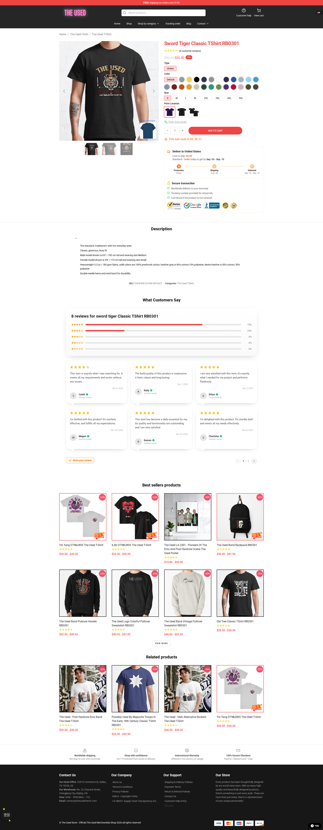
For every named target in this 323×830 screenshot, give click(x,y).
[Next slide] (153, 91)
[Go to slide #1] (91, 149)
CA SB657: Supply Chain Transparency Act (134, 801)
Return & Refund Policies (177, 791)
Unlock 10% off (7, 815)
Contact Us (170, 796)
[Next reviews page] (254, 461)
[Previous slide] (64, 91)
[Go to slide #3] (126, 149)
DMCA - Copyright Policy (125, 796)
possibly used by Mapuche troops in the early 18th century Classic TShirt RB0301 (134, 721)
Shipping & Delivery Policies (179, 782)
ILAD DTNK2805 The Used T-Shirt (131, 545)
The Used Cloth (79, 34)
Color (167, 73)
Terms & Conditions (122, 786)
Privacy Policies (120, 791)
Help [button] (317, 826)
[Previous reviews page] (238, 461)
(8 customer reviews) (190, 51)
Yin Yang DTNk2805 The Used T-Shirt (81, 545)
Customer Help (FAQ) (176, 801)
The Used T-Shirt (101, 34)
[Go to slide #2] (109, 149)
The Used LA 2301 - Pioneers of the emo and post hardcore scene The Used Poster (185, 549)
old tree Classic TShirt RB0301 (235, 621)
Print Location (171, 103)
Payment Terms (173, 786)
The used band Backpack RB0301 (237, 545)
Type (166, 63)
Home (62, 34)
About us (117, 782)
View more (161, 643)
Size (166, 92)
